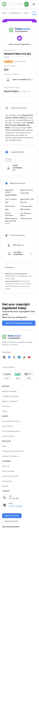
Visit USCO (34, 13)
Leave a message (15, 506)
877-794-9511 (14, 499)
